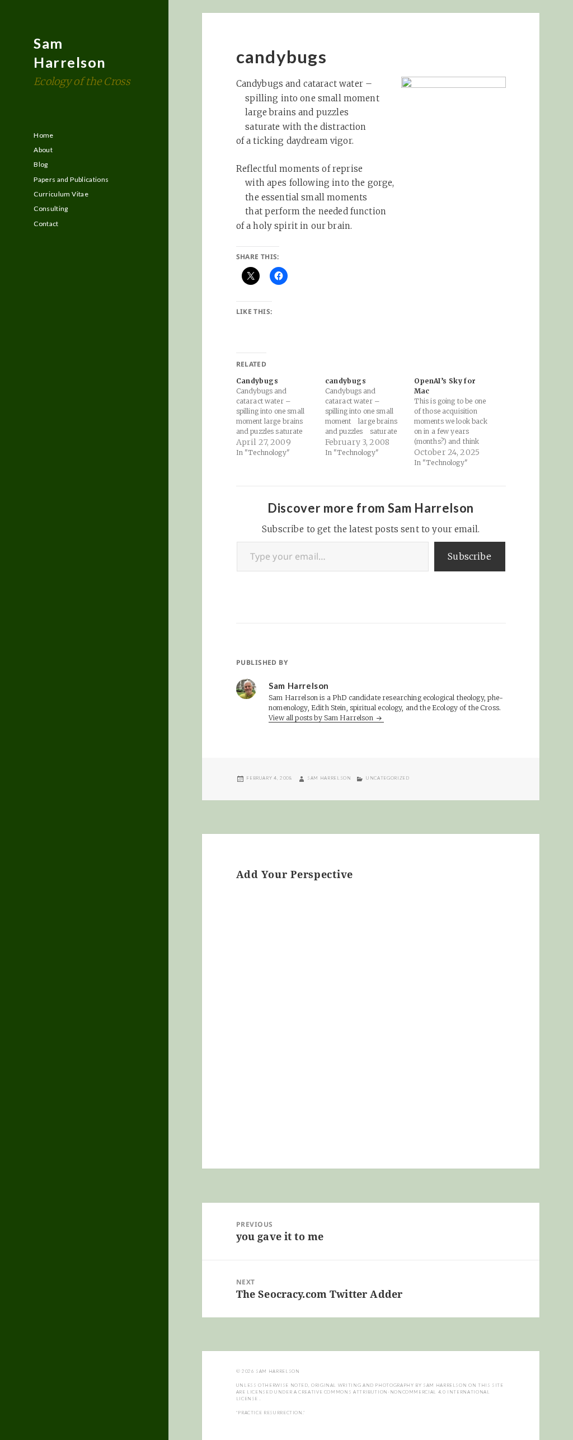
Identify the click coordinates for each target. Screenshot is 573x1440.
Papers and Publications (71, 179)
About (43, 150)
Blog (41, 164)
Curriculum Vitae (61, 194)
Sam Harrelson (329, 778)
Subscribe (469, 556)
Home (43, 135)
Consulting (51, 208)
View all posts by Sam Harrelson (322, 718)
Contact (46, 223)
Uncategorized (387, 778)
